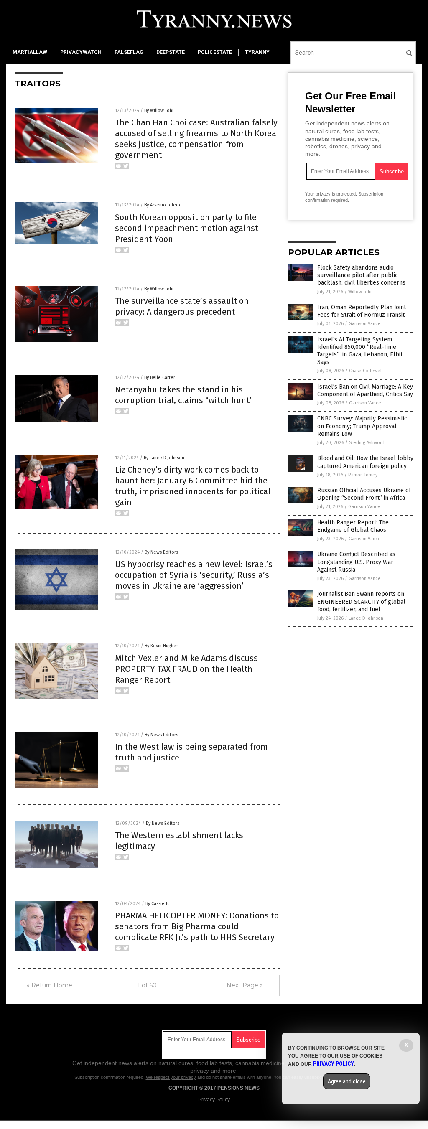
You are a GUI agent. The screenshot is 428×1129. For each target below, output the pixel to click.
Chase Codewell (366, 371)
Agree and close (347, 1081)
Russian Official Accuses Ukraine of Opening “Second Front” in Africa (364, 494)
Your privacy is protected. (331, 193)
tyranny (257, 52)
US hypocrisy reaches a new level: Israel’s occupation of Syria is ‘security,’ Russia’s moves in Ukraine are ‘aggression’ (194, 575)
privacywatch (81, 52)
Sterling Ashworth (367, 442)
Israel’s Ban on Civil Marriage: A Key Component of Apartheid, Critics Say (365, 390)
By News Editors (161, 552)
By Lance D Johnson (164, 457)
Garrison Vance (365, 323)
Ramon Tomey (362, 475)
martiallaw (30, 52)
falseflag (129, 52)
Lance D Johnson (366, 618)
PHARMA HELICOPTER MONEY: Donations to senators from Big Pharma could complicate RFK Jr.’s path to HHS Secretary (197, 926)
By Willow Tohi (158, 110)
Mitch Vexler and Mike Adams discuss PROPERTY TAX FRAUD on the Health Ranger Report (186, 669)
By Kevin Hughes (161, 645)
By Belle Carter (159, 377)
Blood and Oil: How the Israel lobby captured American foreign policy (365, 462)
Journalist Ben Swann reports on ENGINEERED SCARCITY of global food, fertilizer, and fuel (361, 601)
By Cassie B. (157, 903)
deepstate (170, 52)
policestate (215, 52)
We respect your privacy (171, 1077)
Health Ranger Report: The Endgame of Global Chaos (353, 526)
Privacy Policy (214, 1100)
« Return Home (49, 985)
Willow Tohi (360, 292)
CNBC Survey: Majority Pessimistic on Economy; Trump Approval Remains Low (362, 426)
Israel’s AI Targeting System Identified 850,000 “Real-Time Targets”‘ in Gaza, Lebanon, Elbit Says (360, 351)
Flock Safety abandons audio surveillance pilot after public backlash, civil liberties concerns (361, 275)
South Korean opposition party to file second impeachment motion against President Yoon (186, 228)
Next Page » (245, 985)
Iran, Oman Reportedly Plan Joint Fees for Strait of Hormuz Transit (361, 311)
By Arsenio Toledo (163, 205)
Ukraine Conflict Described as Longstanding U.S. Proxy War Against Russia (356, 562)
